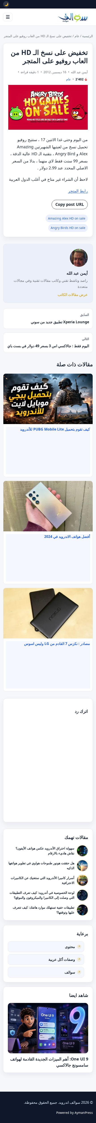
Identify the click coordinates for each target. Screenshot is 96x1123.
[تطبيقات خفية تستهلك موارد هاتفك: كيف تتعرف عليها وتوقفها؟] (82, 910)
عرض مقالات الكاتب (73, 294)
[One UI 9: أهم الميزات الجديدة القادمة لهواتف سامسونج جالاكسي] (48, 1028)
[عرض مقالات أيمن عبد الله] (79, 258)
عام (77, 36)
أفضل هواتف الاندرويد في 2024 (67, 536)
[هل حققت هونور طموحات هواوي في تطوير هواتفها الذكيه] (82, 865)
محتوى (70, 946)
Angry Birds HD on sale (68, 228)
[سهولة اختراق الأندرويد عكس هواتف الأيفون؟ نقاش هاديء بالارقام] (82, 851)
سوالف (70, 972)
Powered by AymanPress (74, 1112)
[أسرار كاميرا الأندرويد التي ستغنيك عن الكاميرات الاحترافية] (82, 880)
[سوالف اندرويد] (73, 17)
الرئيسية (87, 36)
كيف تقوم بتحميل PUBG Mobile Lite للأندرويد (55, 429)
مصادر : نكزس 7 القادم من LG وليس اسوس (57, 643)
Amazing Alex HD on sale (66, 218)
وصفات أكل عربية (61, 959)
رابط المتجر (78, 191)
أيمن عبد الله (77, 273)
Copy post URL (69, 204)
